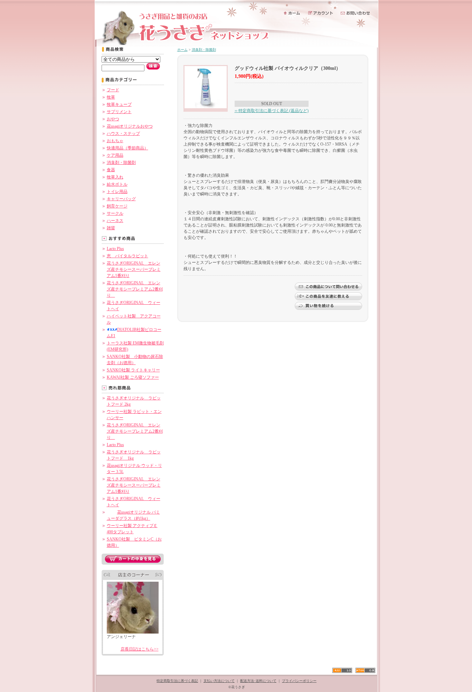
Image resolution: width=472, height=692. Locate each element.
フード (113, 89)
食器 (111, 169)
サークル (115, 213)
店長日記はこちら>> (140, 649)
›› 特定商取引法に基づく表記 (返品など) (272, 110)
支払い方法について (219, 681)
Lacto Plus (115, 248)
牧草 (111, 97)
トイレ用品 (117, 191)
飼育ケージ (117, 206)
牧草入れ (115, 177)
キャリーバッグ (121, 198)
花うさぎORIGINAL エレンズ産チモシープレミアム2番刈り (135, 289)
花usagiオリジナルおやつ (130, 126)
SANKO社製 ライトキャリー (133, 370)
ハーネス (115, 220)
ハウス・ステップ (123, 133)
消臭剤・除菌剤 (121, 162)
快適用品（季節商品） (127, 148)
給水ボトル (117, 184)
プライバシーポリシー (299, 681)
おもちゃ (115, 140)
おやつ (113, 119)
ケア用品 (115, 155)
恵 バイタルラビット (127, 255)
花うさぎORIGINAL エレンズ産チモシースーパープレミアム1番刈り (134, 269)
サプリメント (119, 111)
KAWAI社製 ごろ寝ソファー (133, 377)
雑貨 (111, 227)
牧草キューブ (119, 104)
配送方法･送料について (258, 681)
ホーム (182, 50)
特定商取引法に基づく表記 (177, 681)
